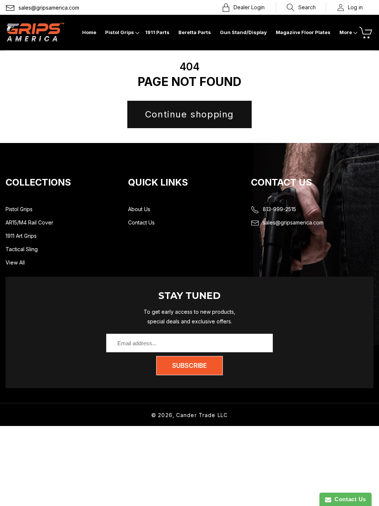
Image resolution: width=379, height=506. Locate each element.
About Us (139, 209)
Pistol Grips (19, 209)
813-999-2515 (279, 209)
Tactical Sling (22, 249)
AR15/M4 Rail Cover (29, 222)
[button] (301, 7)
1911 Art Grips (21, 236)
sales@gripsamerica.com (49, 7)
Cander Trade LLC (202, 415)
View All (15, 262)
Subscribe (189, 365)
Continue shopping (189, 114)
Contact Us (141, 222)
